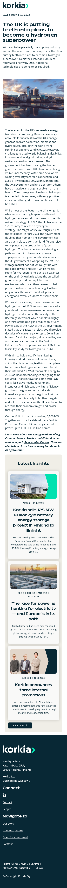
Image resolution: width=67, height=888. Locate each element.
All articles (19, 725)
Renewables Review (36, 442)
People (7, 809)
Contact (7, 802)
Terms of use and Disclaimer (22, 863)
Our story (8, 823)
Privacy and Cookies (16, 867)
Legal (39, 867)
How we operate (13, 830)
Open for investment (15, 837)
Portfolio (8, 844)
